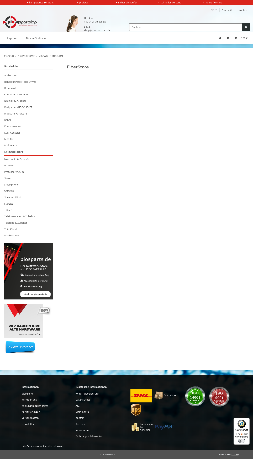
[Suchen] (246, 27)
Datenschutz (83, 399)
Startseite (227, 10)
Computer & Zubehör (16, 94)
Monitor (8, 139)
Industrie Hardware (15, 113)
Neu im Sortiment (36, 38)
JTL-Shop (235, 454)
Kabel (7, 120)
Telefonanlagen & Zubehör (19, 216)
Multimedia (11, 145)
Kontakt (243, 10)
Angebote (12, 38)
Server (8, 178)
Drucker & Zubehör (15, 100)
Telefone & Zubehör (15, 222)
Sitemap (80, 424)
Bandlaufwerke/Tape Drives (20, 81)
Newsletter (28, 424)
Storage (8, 203)
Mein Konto (82, 411)
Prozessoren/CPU (14, 171)
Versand (60, 446)
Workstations (11, 235)
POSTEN (9, 165)
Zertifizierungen (31, 411)
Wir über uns (29, 399)
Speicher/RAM (12, 197)
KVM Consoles (12, 132)
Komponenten (12, 126)
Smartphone (11, 184)
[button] (220, 38)
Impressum (82, 430)
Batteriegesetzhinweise (89, 436)
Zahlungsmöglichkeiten (35, 405)
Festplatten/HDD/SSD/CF (18, 107)
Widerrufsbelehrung (87, 393)
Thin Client (10, 229)
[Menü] (247, 420)
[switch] (241, 441)
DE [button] (212, 10)
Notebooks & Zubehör (16, 159)
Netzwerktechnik (14, 151)
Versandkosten (30, 417)
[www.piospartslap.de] (20, 22)
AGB (78, 405)
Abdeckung (10, 75)
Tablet (8, 210)
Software (9, 191)
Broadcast (10, 88)
